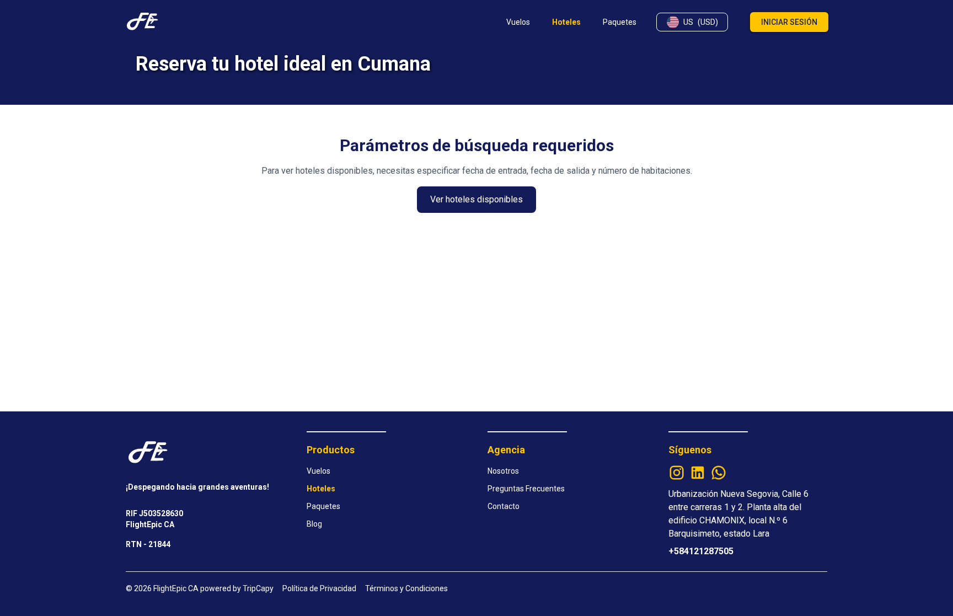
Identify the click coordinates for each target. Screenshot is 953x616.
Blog (314, 523)
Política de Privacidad (319, 588)
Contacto (504, 506)
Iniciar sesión (789, 22)
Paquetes (323, 506)
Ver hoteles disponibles (476, 199)
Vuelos (318, 471)
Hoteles (321, 488)
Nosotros (503, 471)
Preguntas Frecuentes (526, 488)
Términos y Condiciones (406, 588)
